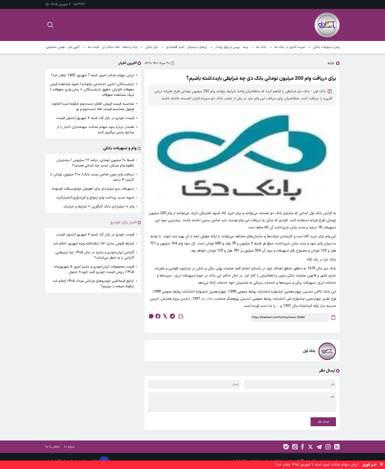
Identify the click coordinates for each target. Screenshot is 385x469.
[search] (50, 25)
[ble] (286, 446)
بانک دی (207, 298)
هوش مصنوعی (55, 47)
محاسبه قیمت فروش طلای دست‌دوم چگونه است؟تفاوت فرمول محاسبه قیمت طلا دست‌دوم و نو (92, 106)
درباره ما (70, 446)
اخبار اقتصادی (175, 47)
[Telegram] (319, 446)
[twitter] (165, 316)
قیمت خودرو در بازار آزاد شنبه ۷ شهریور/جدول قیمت (95, 118)
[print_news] (181, 317)
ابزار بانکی (151, 47)
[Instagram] (328, 446)
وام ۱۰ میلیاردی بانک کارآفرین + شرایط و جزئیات (98, 206)
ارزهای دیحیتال (197, 47)
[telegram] (172, 316)
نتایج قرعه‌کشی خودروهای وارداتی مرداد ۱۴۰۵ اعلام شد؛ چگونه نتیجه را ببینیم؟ (93, 283)
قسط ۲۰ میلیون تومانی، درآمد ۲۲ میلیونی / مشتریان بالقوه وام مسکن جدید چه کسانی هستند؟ (95, 163)
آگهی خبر (74, 47)
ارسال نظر (323, 422)
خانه (331, 63)
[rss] (337, 446)
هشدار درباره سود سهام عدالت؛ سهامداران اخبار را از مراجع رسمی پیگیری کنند (95, 129)
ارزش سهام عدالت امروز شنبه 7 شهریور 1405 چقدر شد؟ (92, 75)
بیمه (245, 47)
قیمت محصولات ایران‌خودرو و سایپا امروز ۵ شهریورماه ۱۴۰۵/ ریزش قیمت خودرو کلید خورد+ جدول (94, 269)
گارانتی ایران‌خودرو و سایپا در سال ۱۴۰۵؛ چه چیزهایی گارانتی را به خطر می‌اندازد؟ (94, 255)
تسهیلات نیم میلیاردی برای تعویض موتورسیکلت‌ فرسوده (93, 188)
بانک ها (261, 47)
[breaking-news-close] (381, 465)
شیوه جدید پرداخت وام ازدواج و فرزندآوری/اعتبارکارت (95, 197)
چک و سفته (130, 47)
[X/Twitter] (310, 446)
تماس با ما (53, 446)
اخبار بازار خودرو (124, 222)
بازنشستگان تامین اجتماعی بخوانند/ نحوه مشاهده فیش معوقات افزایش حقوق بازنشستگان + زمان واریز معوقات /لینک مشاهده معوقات (92, 90)
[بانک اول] (327, 24)
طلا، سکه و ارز (111, 47)
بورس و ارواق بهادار (227, 47)
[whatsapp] (151, 316)
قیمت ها (93, 47)
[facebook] (158, 316)
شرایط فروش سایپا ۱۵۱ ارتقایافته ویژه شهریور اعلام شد (93, 243)
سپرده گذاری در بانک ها (289, 47)
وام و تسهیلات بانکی (326, 47)
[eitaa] (295, 446)
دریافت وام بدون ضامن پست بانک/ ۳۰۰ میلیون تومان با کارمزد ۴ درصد (92, 177)
